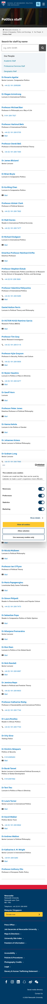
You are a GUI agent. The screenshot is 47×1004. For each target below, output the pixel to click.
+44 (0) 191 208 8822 (12, 825)
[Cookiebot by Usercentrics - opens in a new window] (34, 465)
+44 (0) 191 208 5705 (12, 132)
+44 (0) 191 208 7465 (12, 151)
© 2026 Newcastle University (33, 997)
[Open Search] (38, 4)
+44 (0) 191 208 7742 (12, 710)
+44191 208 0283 (11, 857)
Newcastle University (11, 30)
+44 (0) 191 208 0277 (12, 381)
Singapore (17, 910)
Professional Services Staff (14, 66)
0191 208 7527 (10, 115)
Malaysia (8, 910)
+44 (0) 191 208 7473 (12, 606)
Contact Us (39, 993)
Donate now (10, 914)
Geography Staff (10, 71)
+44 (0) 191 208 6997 (12, 671)
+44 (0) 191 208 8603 (12, 690)
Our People (37, 32)
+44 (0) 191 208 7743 (12, 727)
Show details (35, 518)
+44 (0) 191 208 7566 (12, 461)
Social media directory (35, 989)
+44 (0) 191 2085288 (12, 85)
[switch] (41, 495)
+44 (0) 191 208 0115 (12, 344)
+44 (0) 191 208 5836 (12, 361)
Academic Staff (10, 61)
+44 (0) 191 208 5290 (12, 296)
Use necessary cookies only (23, 537)
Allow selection (23, 531)
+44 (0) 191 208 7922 (12, 211)
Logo (3, 4)
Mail (6, 135)
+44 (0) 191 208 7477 (12, 228)
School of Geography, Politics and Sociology (17, 32)
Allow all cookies (23, 524)
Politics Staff (7, 34)
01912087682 (9, 779)
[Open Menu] (43, 4)
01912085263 (9, 757)
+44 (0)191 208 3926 (12, 279)
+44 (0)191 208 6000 (20, 906)
